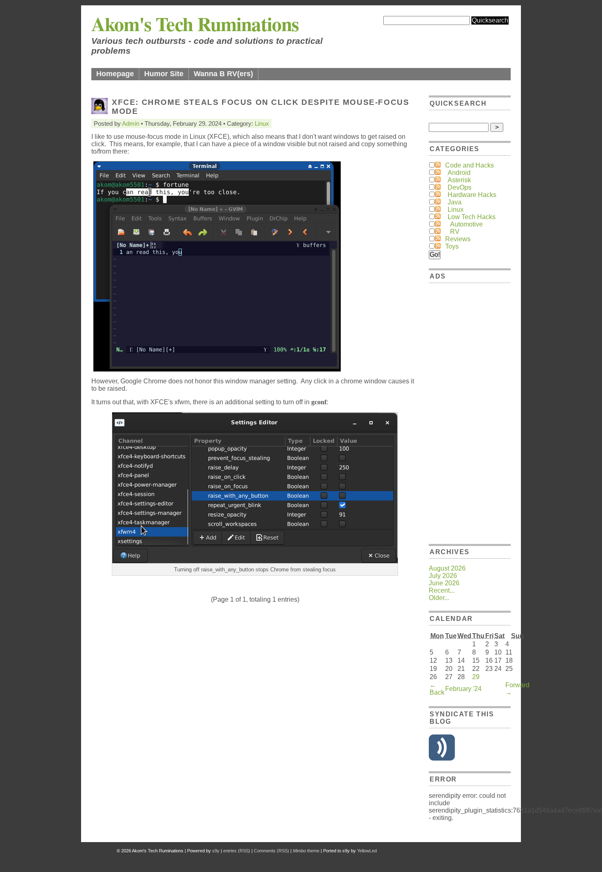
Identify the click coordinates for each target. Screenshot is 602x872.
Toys (452, 246)
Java (455, 202)
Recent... (442, 590)
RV (454, 231)
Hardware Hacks (472, 194)
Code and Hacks (469, 165)
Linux (262, 123)
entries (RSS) (236, 850)
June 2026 (444, 583)
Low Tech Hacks (472, 216)
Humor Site (163, 74)
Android (459, 172)
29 (476, 676)
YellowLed (367, 850)
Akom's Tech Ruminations (195, 23)
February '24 (463, 688)
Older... (439, 597)
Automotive (466, 224)
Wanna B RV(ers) (223, 74)
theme (306, 850)
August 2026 (447, 568)
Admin (130, 123)
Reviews (458, 239)
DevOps (459, 187)
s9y (216, 850)
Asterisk (459, 180)
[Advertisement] (470, 412)
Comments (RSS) (271, 850)
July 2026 (443, 575)
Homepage (115, 74)
